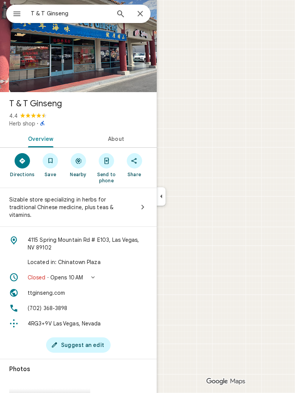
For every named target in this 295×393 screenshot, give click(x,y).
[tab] (39, 138)
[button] (78, 277)
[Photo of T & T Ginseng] (78, 46)
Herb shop (22, 123)
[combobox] (70, 13)
